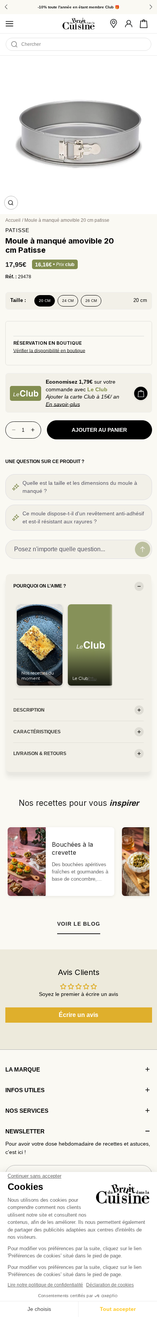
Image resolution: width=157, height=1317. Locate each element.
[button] (143, 23)
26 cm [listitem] (91, 301)
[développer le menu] (9, 23)
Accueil (13, 220)
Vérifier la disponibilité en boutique (49, 350)
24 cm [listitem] (68, 301)
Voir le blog (78, 924)
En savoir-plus (63, 404)
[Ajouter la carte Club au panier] (140, 393)
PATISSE (17, 230)
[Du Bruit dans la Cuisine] (78, 24)
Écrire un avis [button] (78, 1015)
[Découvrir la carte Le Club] (25, 393)
